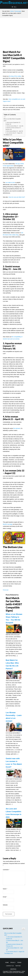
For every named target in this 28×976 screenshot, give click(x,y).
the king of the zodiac (15, 76)
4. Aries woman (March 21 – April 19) (14, 131)
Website (5, 905)
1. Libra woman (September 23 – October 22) (13, 123)
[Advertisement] (14, 33)
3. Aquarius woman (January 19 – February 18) (13, 128)
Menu (15, 6)
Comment (6, 869)
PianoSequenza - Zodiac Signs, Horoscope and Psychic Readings (14, 2)
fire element (16, 428)
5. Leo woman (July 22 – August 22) (14, 133)
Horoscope (5, 590)
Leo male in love (10, 182)
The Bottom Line (8, 134)
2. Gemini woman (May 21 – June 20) (14, 126)
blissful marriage (7, 524)
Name (5, 889)
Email (5, 897)
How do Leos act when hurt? (17, 197)
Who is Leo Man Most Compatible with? (12, 119)
